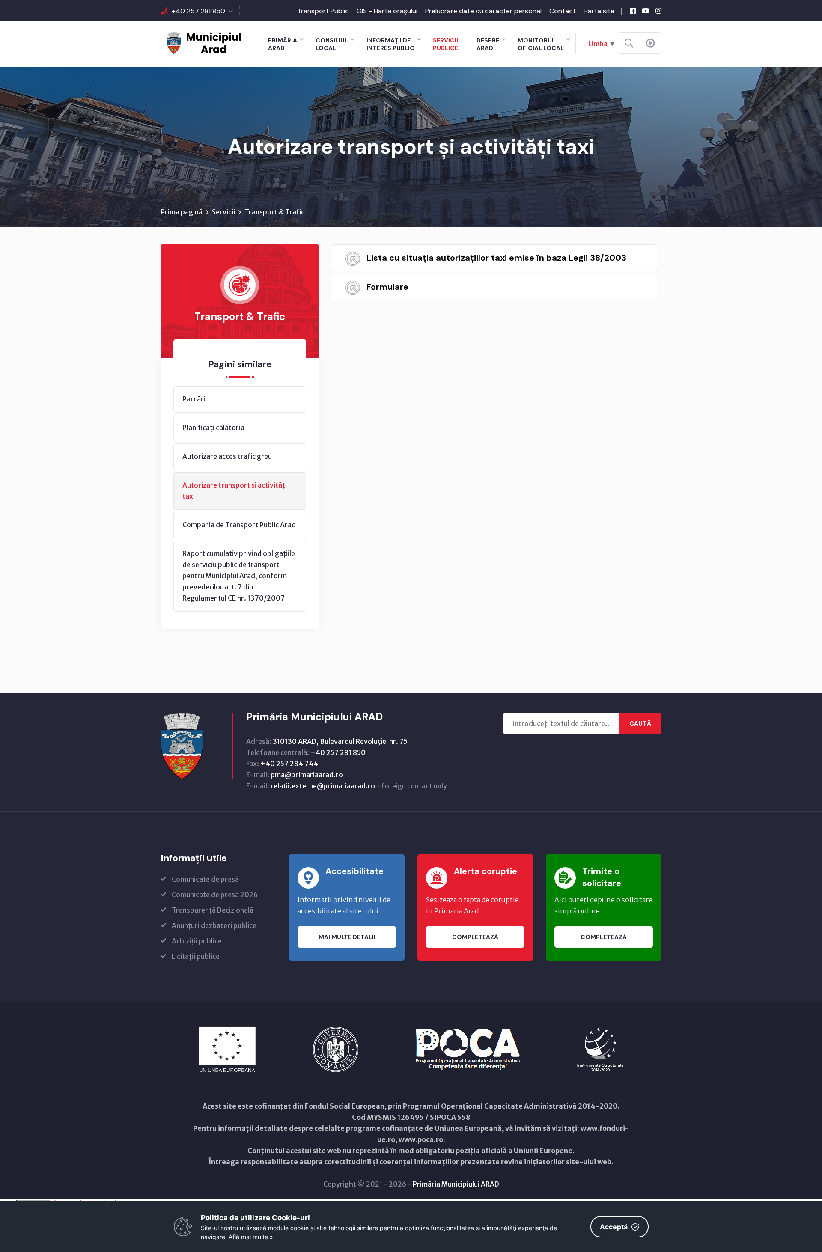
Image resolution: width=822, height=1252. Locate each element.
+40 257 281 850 (198, 10)
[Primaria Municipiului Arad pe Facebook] (633, 10)
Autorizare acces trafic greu (227, 456)
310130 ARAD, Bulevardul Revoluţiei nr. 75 (340, 741)
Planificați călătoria (213, 427)
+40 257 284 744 (289, 763)
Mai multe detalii (347, 937)
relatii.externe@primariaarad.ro (323, 786)
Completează (475, 937)
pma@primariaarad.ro (307, 774)
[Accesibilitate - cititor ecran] (650, 43)
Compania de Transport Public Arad (239, 524)
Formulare (387, 286)
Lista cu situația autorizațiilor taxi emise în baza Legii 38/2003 (496, 257)
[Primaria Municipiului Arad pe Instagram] (658, 10)
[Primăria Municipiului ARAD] (203, 42)
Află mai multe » (251, 1236)
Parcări (194, 399)
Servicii (223, 212)
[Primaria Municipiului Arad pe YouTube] (645, 10)
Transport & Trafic (274, 212)
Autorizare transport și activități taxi (234, 490)
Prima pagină (182, 212)
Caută (640, 723)
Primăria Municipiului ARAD (456, 1184)
